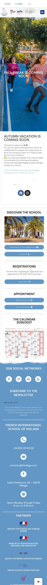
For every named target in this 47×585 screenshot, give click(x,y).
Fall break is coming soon (23, 74)
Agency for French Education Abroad (23, 558)
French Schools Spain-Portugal (23, 570)
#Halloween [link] (23, 173)
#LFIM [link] (6, 170)
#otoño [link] (32, 173)
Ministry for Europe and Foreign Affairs (23, 530)
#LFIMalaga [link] (13, 170)
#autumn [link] (15, 173)
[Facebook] (21, 193)
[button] (42, 12)
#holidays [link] (7, 173)
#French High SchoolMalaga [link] (28, 170)
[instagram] (27, 193)
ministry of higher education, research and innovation (23, 544)
